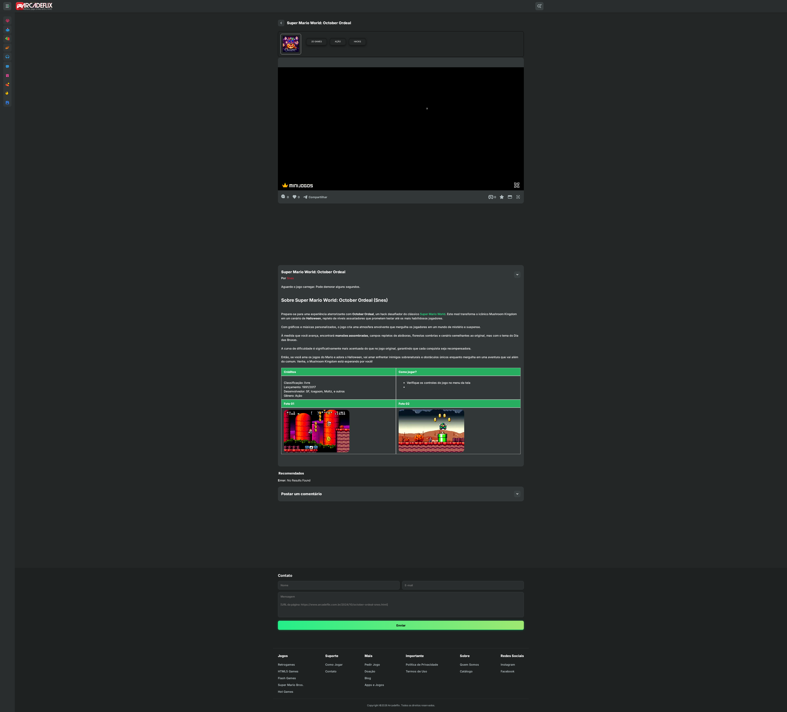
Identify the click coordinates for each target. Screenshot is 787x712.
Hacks (357, 41)
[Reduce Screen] (509, 197)
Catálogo (466, 671)
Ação (338, 41)
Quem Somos (469, 664)
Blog (368, 678)
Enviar (401, 625)
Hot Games (285, 691)
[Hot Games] (7, 93)
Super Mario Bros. (291, 685)
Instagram (508, 664)
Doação (370, 671)
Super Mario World (432, 314)
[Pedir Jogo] (7, 66)
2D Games (316, 41)
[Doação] (7, 75)
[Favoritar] (501, 197)
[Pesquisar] (539, 6)
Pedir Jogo (372, 664)
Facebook (507, 671)
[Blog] (7, 84)
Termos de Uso (416, 671)
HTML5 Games (288, 671)
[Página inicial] (281, 23)
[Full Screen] (518, 197)
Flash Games (287, 678)
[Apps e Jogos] (7, 102)
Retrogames (286, 664)
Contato (331, 671)
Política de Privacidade (422, 664)
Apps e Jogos (374, 685)
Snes (290, 278)
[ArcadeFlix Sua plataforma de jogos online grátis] (33, 6)
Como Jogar (334, 664)
